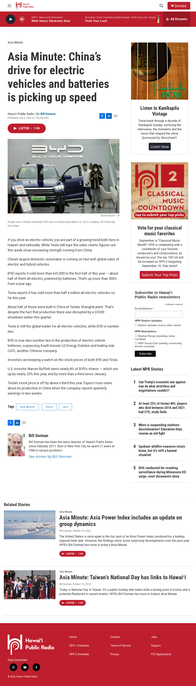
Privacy (114, 654)
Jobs (154, 637)
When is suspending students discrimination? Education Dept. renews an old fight (161, 429)
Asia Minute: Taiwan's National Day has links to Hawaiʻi (122, 577)
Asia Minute (15, 42)
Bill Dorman (48, 114)
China (49, 406)
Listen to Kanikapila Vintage (159, 111)
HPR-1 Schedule (79, 645)
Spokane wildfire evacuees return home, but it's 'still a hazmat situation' (162, 450)
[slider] (28, 19)
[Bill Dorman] (16, 444)
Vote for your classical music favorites (159, 230)
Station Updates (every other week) (159, 325)
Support (156, 645)
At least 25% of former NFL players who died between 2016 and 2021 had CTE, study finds (163, 407)
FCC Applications (161, 654)
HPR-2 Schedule (79, 654)
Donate (180, 6)
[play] (10, 19)
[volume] (22, 19)
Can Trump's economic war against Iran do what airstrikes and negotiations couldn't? (162, 386)
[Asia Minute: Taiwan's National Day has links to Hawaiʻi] (30, 584)
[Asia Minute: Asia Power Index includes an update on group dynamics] (30, 524)
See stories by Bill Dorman (50, 456)
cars (65, 406)
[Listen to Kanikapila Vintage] (159, 71)
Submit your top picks (160, 274)
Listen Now (160, 146)
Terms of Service (120, 645)
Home (73, 637)
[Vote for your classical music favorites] (159, 190)
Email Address (144, 308)
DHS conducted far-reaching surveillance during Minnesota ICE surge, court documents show (162, 472)
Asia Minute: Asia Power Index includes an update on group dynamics (120, 521)
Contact (115, 637)
